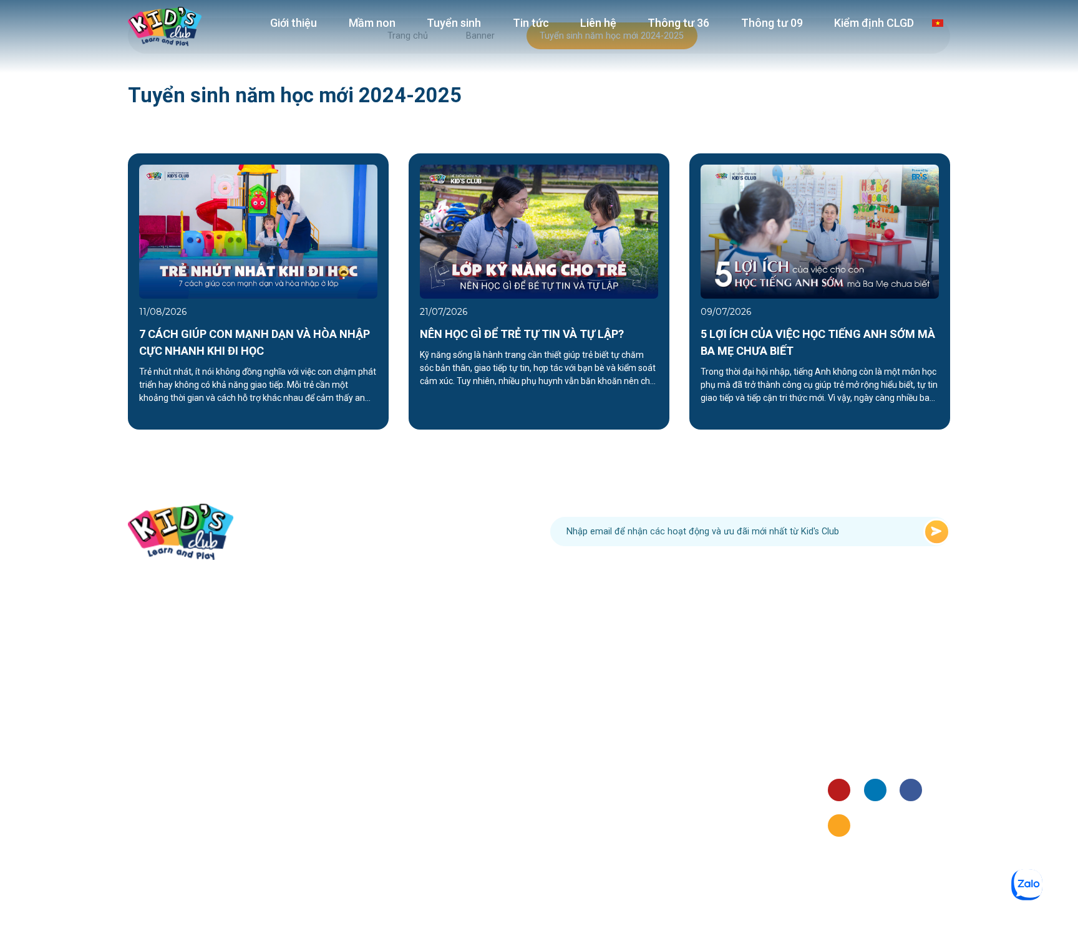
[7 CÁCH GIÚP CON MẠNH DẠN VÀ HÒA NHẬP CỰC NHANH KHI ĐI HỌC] (258, 231)
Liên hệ (598, 22)
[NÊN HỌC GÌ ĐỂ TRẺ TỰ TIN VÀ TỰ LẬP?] (539, 231)
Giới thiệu (293, 22)
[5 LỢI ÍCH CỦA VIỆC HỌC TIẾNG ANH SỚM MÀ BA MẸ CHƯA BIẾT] (820, 231)
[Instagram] (839, 825)
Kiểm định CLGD (874, 22)
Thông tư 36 (678, 22)
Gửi (936, 531)
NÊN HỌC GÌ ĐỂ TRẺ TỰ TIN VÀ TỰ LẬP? (522, 333)
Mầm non (372, 22)
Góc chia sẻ (852, 740)
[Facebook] (911, 790)
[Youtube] (839, 790)
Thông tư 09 (772, 22)
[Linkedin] (875, 790)
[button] (98, 291)
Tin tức (531, 22)
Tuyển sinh (454, 22)
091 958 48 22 (402, 532)
